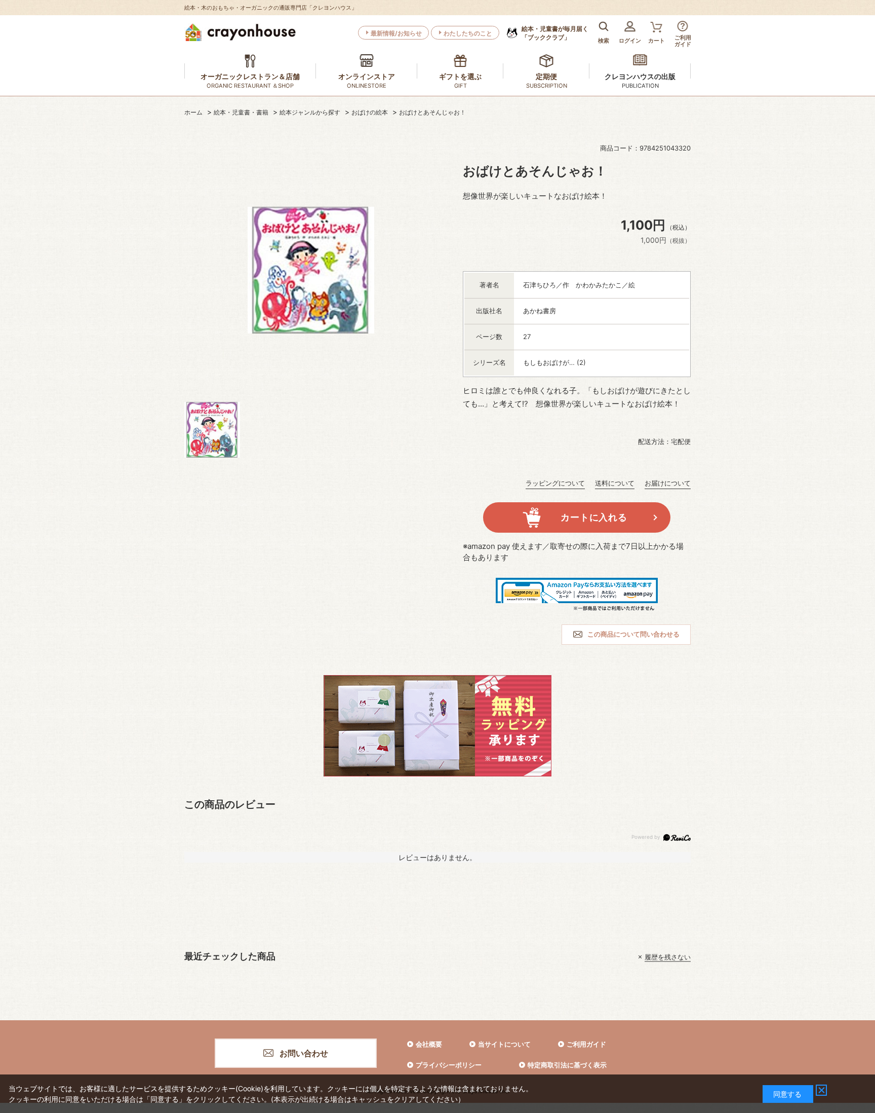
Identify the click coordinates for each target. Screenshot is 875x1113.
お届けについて (668, 483)
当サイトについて (504, 1044)
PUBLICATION (640, 85)
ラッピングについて (555, 483)
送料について (614, 483)
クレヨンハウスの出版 (640, 76)
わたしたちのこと (468, 33)
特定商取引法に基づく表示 (567, 1065)
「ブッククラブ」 (555, 33)
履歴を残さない (668, 957)
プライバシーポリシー (449, 1065)
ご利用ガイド (586, 1044)
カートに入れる (594, 517)
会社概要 (429, 1044)
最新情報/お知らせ (396, 33)
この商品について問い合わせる (633, 634)
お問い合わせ (304, 1053)
